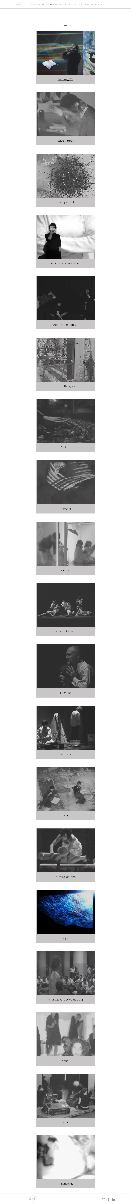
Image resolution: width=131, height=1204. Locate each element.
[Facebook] (109, 1200)
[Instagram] (104, 1200)
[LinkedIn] (114, 1200)
